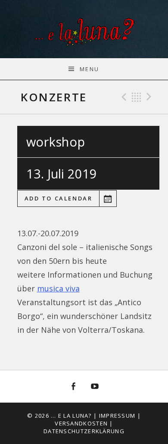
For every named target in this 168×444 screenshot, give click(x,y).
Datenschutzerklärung (84, 431)
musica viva (58, 288)
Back (136, 97)
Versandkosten (81, 423)
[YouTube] (95, 386)
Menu (90, 69)
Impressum (117, 415)
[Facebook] (73, 386)
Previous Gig (123, 97)
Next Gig (150, 97)
